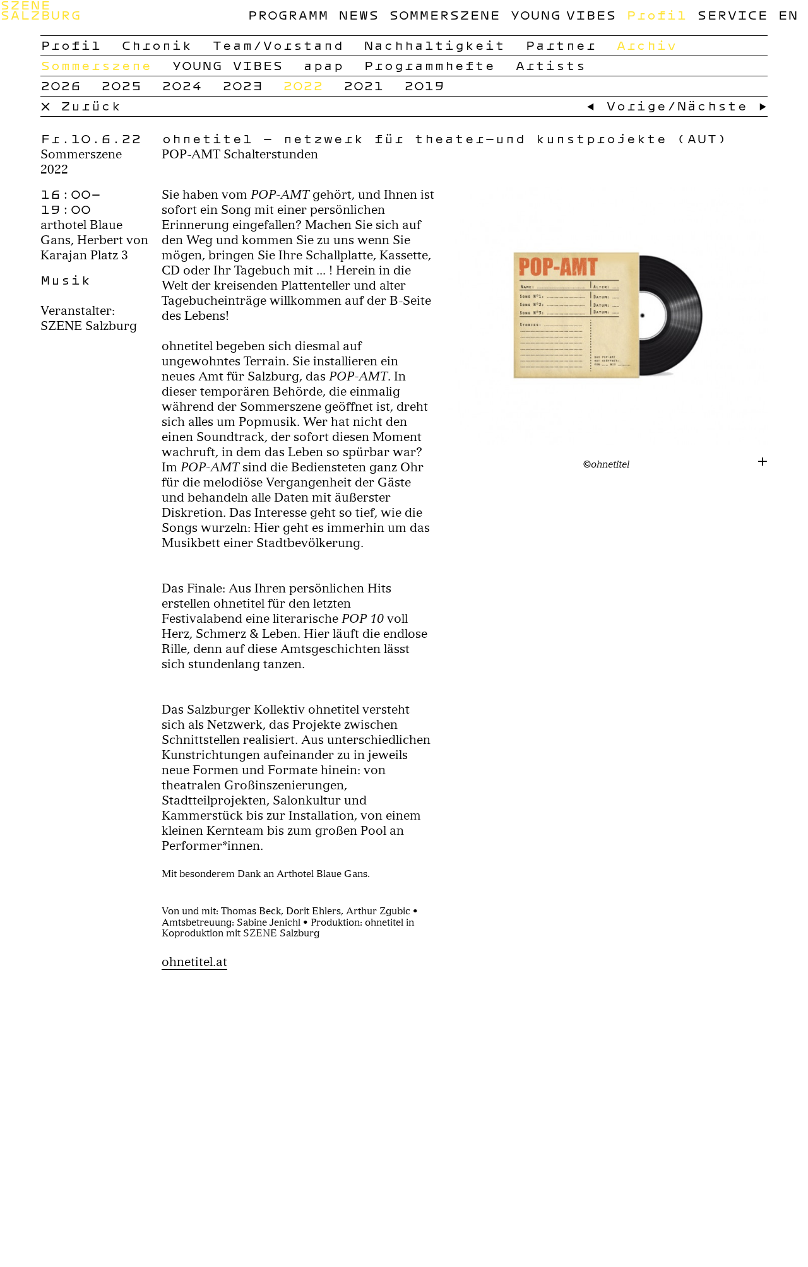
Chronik (156, 45)
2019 (424, 86)
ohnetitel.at (194, 961)
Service (732, 15)
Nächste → (722, 106)
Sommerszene (444, 15)
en (788, 15)
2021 (363, 86)
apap (323, 65)
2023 (242, 86)
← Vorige (626, 106)
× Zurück (80, 106)
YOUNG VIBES (563, 15)
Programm (287, 15)
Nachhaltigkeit (434, 45)
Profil (656, 15)
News (358, 15)
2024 (182, 86)
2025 (121, 86)
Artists (550, 65)
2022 (303, 86)
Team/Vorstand (277, 45)
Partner (560, 45)
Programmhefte (429, 65)
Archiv (646, 45)
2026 (60, 86)
